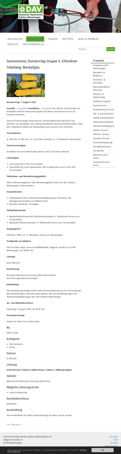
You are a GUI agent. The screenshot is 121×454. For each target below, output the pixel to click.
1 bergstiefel (22, 108)
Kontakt (113, 436)
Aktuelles (15, 39)
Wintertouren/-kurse (101, 156)
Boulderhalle (33, 44)
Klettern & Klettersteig (99, 96)
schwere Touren (101, 138)
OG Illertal (98, 150)
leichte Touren (100, 130)
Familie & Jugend (102, 101)
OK (102, 450)
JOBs (115, 439)
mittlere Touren (101, 134)
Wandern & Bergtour (99, 74)
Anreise (114, 442)
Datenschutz (111, 446)
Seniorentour (100, 105)
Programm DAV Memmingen (100, 67)
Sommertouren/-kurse (102, 163)
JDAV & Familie (88, 39)
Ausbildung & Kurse (103, 109)
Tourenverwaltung (102, 142)
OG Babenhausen (102, 146)
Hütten (67, 39)
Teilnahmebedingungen (103, 126)
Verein (53, 39)
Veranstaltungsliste (103, 122)
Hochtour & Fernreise (99, 81)
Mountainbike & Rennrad (101, 88)
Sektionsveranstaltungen (103, 117)
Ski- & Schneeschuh (103, 113)
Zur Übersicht (14, 424)
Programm (35, 39)
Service (12, 44)
